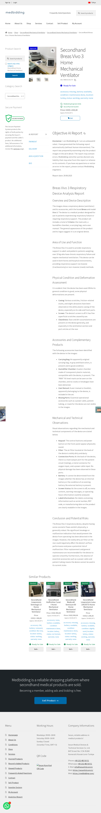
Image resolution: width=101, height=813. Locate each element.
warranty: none (86, 98)
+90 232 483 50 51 (85, 764)
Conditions (13, 744)
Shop (29, 23)
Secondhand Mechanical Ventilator (32, 32)
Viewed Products (15, 768)
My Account (77, 23)
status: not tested (53, 634)
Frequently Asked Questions (60, 13)
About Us (18, 23)
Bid (71, 118)
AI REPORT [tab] (33, 134)
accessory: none (53, 620)
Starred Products (15, 759)
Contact (49, 23)
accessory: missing (68, 91)
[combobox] (15, 96)
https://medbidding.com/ (83, 773)
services (16, 149)
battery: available (84, 91)
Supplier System (15, 787)
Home (7, 23)
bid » (36, 649)
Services (38, 23)
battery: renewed (35, 628)
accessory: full (36, 625)
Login (15, 2)
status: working (73, 98)
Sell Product (63, 23)
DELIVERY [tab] (33, 149)
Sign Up (7, 2)
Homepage (13, 735)
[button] (53, 50)
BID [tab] (30, 163)
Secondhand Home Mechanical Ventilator (62, 32)
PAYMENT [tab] (33, 141)
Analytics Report (15, 797)
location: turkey (36, 634)
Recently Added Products (18, 763)
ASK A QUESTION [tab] (36, 156)
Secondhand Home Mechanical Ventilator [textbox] (15, 96)
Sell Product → (50, 700)
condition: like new (36, 631)
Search (15, 75)
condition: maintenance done (72, 95)
